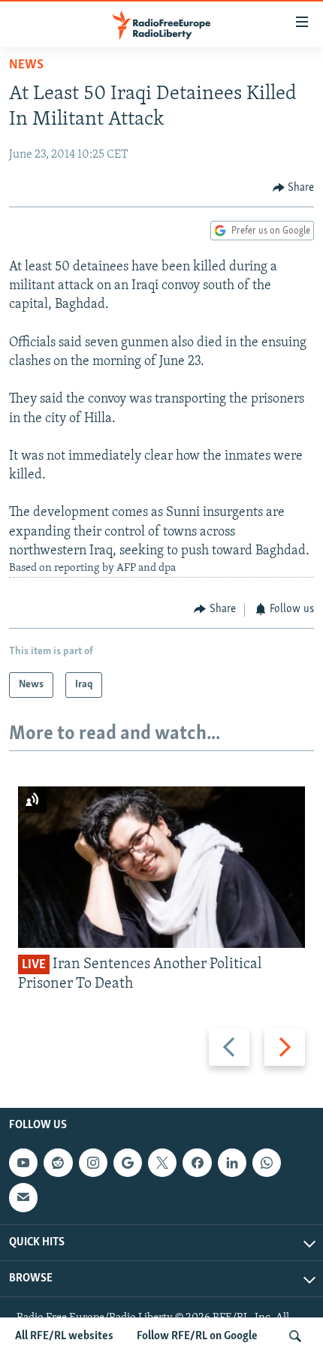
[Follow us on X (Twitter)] (162, 1162)
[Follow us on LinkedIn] (232, 1162)
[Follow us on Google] (127, 1162)
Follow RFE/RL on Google (197, 1336)
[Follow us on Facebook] (197, 1162)
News (26, 65)
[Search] (295, 1336)
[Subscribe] (23, 1198)
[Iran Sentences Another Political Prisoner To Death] (161, 867)
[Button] (294, 188)
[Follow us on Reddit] (58, 1162)
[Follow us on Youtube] (23, 1162)
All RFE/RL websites (64, 1336)
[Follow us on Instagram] (93, 1162)
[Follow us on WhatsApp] (266, 1162)
